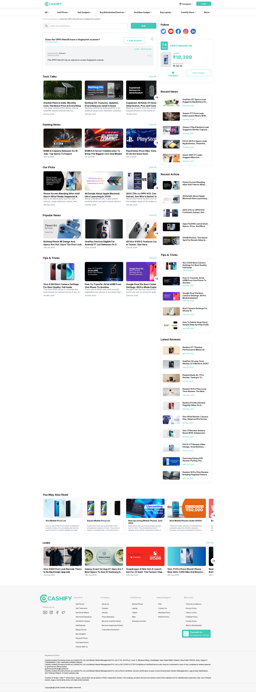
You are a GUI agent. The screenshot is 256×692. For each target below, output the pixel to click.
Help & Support (164, 597)
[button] (203, 4)
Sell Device (135, 597)
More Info (188, 597)
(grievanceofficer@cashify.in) (56, 669)
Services (78, 597)
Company (104, 597)
